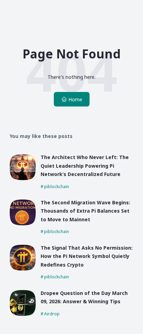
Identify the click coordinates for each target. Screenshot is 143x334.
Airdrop (52, 314)
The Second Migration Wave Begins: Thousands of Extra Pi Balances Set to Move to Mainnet (85, 211)
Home (75, 99)
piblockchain (56, 186)
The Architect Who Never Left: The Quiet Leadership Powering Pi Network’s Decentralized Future (85, 165)
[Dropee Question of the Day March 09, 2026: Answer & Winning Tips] (23, 314)
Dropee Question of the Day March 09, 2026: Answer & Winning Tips (84, 297)
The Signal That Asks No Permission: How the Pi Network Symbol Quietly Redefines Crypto (87, 256)
